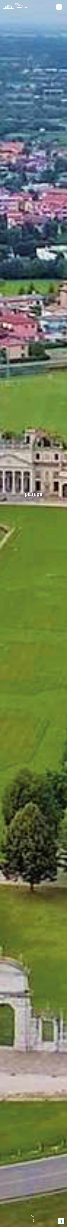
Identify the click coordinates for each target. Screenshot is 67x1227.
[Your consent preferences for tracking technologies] (61, 1221)
